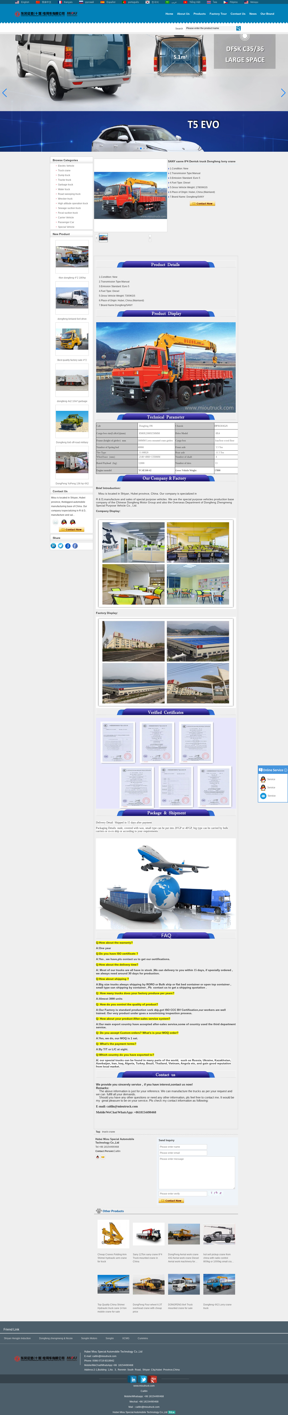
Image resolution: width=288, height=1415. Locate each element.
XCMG (125, 1338)
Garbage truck (65, 184)
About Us (183, 13)
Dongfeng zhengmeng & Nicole (56, 1338)
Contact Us (238, 13)
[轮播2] (144, 151)
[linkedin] (53, 546)
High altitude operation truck (73, 203)
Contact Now (71, 529)
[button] (138, 148)
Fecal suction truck (68, 212)
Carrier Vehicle (66, 217)
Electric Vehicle (66, 165)
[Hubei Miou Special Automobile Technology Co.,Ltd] (46, 19)
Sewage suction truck (69, 208)
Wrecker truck (65, 198)
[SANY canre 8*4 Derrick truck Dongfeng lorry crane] (130, 195)
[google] (68, 546)
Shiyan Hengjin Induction (17, 1338)
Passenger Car (66, 222)
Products (200, 13)
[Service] (55, 522)
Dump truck (64, 175)
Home (169, 13)
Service (270, 779)
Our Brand (267, 13)
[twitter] (61, 546)
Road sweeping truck (69, 194)
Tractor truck (64, 180)
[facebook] (75, 546)
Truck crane (64, 170)
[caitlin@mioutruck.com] (103, 1157)
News (253, 13)
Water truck (64, 189)
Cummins (143, 1338)
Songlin (110, 1338)
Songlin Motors (89, 1338)
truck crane (108, 1131)
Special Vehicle (66, 227)
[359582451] (97, 1157)
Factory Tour (218, 13)
